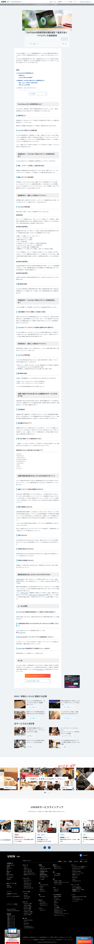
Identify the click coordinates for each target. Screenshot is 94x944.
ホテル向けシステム (75, 898)
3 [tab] (49, 792)
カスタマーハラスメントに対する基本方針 (54, 939)
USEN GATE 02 (42, 891)
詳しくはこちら (21, 632)
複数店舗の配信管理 (43, 874)
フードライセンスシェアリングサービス (61, 913)
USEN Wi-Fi (42, 889)
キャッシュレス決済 (26, 891)
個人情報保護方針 (25, 937)
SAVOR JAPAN (26, 923)
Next (76, 779)
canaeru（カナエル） (58, 868)
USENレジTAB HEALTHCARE (29, 873)
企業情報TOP (10, 863)
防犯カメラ (41, 900)
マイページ (13, 896)
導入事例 (70, 1)
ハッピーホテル (75, 901)
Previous (18, 779)
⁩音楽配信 (40, 865)
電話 (39, 894)
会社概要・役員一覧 (10, 865)
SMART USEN (74, 877)
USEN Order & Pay (27, 886)
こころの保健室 (57, 907)
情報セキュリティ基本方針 (59, 937)
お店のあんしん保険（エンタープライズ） (61, 882)
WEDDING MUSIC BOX (44, 876)
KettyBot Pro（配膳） (28, 903)
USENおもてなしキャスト (58, 909)
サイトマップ (30, 939)
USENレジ (26, 866)
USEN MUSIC (19, 579)
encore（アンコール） (76, 870)
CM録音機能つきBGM (44, 871)
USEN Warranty (57, 875)
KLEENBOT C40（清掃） (28, 911)
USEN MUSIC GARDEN (76, 871)
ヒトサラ (25, 921)
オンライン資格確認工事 (76, 887)
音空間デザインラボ (75, 874)
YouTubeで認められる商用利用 (25, 77)
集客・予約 (25, 918)
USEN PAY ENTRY (27, 896)
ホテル (85, 861)
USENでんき (56, 889)
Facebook (85, 855)
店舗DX (8, 872)
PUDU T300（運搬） (27, 908)
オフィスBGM (42, 877)
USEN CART (56, 898)
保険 (53, 879)
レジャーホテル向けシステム (77, 899)
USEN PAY (26, 893)
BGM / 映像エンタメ (34, 43)
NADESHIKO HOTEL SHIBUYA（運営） (79, 896)
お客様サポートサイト (12, 893)
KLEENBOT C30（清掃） (28, 913)
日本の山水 (56, 902)
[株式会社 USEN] (15, 4)
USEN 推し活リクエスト (76, 880)
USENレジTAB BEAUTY (28, 870)
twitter (66, 44)
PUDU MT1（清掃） (27, 914)
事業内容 (8, 866)
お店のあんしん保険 (57, 880)
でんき (54, 887)
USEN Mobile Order (27, 883)
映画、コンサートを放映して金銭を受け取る (28, 82)
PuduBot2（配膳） (27, 905)
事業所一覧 (9, 871)
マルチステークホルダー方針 (67, 939)
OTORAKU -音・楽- (43, 870)
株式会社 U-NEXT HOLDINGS (12, 910)
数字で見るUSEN (10, 874)
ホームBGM (42, 879)
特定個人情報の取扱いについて (44, 937)
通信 (65, 746)
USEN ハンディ (26, 881)
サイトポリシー (23, 939)
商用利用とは (21, 75)
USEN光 (41, 887)
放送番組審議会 (35, 939)
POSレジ (31, 735)
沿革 (7, 869)
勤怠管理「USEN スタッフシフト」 (30, 874)
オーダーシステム (68, 735)
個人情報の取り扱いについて (33, 937)
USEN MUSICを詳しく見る (32, 681)
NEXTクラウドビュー (43, 903)
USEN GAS (56, 891)
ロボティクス (25, 902)
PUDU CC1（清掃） (27, 910)
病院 (81, 861)
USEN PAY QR (26, 898)
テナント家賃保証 (57, 873)
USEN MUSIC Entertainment (45, 868)
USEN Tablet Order (27, 884)
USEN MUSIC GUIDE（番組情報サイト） (79, 866)
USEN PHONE (42, 896)
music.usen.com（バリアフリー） (78, 868)
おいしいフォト (75, 876)
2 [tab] (47, 792)
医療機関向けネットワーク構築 (78, 889)
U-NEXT (73, 879)
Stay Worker (56, 905)
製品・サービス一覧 (11, 883)
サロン (65, 861)
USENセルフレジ (27, 868)
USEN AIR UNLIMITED (44, 884)
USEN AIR (41, 886)
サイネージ (41, 908)
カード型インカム (57, 899)
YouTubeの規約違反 (23, 90)
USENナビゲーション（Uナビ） (78, 873)
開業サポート (55, 865)
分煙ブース (56, 901)
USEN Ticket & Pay (27, 880)
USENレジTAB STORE (28, 871)
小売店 (70, 861)
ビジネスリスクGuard (58, 884)
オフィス (76, 861)
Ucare (55, 904)
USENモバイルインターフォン (59, 915)
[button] (44, 847)
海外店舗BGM (42, 873)
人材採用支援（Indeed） (58, 912)
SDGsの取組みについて (43, 939)
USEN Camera (24, 592)
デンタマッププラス (75, 886)
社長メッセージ (9, 868)
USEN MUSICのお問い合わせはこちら (35, 676)
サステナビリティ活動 (68, 937)
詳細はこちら (8, 787)
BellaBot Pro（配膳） (28, 906)
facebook (63, 44)
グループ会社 (9, 877)
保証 (53, 872)
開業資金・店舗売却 (57, 896)
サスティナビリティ (10, 876)
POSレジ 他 (25, 865)
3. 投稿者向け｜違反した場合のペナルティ (26, 88)
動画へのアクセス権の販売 (24, 84)
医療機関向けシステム (76, 891)
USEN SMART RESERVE (28, 920)
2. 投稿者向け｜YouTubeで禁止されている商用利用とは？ (30, 80)
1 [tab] (45, 792)
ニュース (65, 1)
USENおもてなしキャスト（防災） (60, 910)
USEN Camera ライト (44, 905)
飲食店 (60, 861)
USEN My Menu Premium (28, 887)
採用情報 (8, 879)
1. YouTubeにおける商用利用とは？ (25, 73)
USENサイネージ (43, 910)
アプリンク (26, 924)
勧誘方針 (52, 937)
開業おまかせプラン (57, 866)
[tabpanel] (47, 779)
